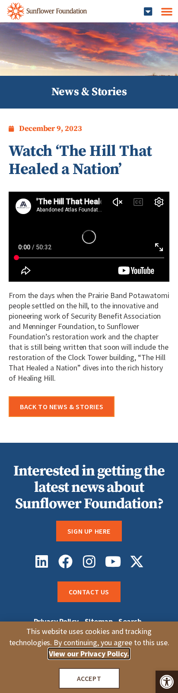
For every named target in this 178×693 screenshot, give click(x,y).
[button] (167, 682)
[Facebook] (65, 561)
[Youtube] (113, 561)
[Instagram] (89, 561)
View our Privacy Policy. (89, 654)
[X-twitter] (137, 561)
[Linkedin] (42, 561)
